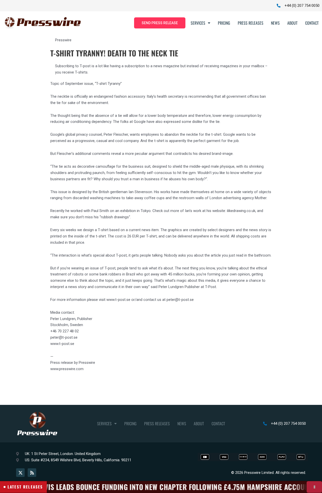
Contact (312, 23)
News (275, 23)
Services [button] (198, 23)
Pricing (224, 23)
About (292, 23)
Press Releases (250, 23)
